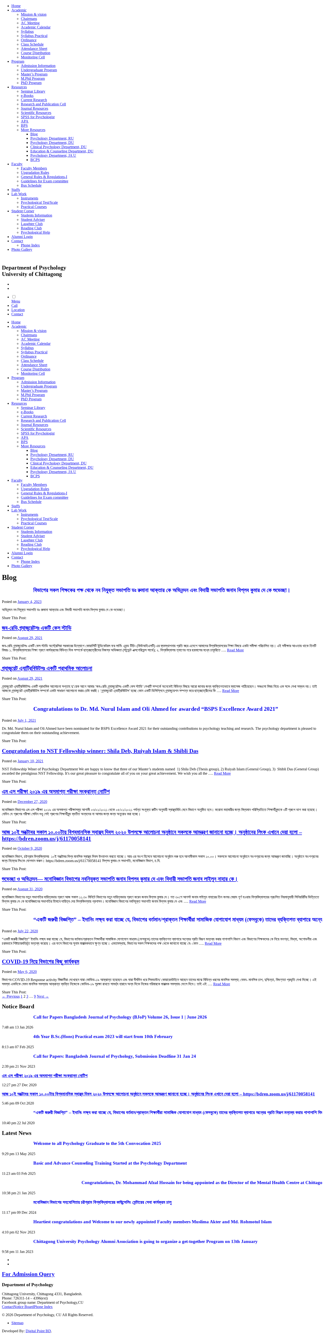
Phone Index (30, 245)
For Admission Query (28, 1274)
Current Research (34, 100)
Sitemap (17, 1323)
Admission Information (38, 66)
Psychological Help (35, 232)
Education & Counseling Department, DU (61, 151)
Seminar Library (33, 91)
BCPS (35, 160)
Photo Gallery (21, 249)
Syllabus (27, 31)
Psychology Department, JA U (53, 155)
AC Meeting (30, 23)
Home (16, 6)
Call (14, 305)
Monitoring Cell (33, 57)
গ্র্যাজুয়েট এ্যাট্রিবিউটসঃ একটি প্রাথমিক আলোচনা (47, 668)
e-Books (27, 96)
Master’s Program (34, 74)
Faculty (17, 164)
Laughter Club (32, 224)
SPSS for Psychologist (38, 117)
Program (17, 61)
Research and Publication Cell (43, 104)
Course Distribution (35, 53)
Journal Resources (34, 108)
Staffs (15, 190)
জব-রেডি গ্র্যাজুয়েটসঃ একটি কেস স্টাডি (36, 628)
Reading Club (31, 228)
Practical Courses (34, 207)
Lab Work (19, 194)
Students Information (36, 215)
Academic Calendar (36, 27)
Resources (19, 87)
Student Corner (22, 211)
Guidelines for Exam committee (44, 181)
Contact (17, 241)
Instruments (29, 198)
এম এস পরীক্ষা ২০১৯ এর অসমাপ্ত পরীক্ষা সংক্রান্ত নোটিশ (56, 791)
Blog (34, 134)
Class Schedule (32, 44)
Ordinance (29, 40)
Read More (235, 650)
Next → (43, 996)
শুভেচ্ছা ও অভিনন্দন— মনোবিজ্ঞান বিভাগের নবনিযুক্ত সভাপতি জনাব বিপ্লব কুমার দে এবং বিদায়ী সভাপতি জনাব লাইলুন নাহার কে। (120, 879)
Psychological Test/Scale (39, 202)
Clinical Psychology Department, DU (58, 147)
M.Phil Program (33, 78)
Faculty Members (34, 168)
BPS (24, 125)
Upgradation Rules (35, 173)
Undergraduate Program (39, 70)
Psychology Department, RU (52, 138)
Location (18, 310)
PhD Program (31, 83)
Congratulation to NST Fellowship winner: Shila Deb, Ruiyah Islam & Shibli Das (100, 751)
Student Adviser (33, 220)
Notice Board (24, 1307)
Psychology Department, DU (52, 143)
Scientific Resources (36, 113)
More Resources (33, 130)
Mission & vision (33, 14)
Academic (19, 10)
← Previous (11, 996)
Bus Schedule (31, 185)
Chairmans (29, 19)
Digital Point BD (38, 1331)
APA (24, 121)
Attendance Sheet (34, 49)
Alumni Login (22, 237)
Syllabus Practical (34, 36)
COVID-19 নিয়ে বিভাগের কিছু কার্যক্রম (40, 961)
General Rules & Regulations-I (44, 177)
